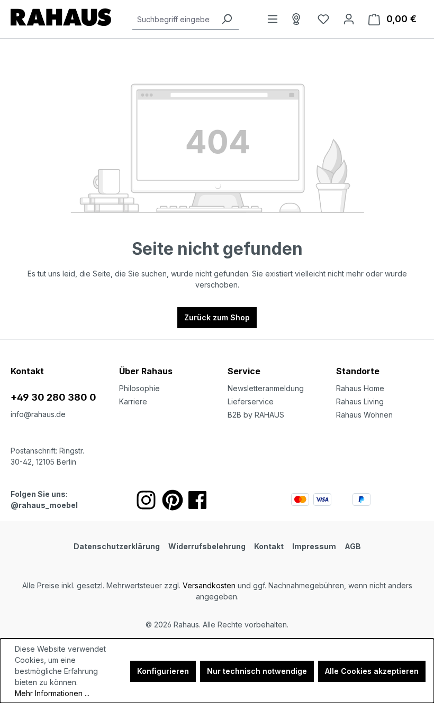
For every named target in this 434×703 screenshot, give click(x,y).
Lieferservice (251, 401)
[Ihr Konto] (348, 19)
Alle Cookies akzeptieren (372, 671)
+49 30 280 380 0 (53, 397)
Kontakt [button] (27, 371)
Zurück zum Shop (217, 317)
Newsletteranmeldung (266, 388)
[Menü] (272, 19)
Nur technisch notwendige (257, 671)
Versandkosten (209, 585)
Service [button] (244, 371)
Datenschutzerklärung (117, 546)
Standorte (357, 371)
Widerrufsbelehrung (207, 546)
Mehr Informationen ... (52, 693)
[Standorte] (298, 19)
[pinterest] (172, 500)
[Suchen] (226, 19)
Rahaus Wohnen (364, 414)
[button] (379, 360)
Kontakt (269, 546)
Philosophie (139, 388)
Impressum (314, 546)
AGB (353, 546)
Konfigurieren (163, 671)
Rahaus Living (360, 401)
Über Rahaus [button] (146, 371)
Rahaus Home (360, 388)
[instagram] (146, 500)
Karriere (133, 401)
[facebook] (197, 500)
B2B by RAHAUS (256, 414)
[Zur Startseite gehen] (61, 17)
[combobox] (173, 19)
